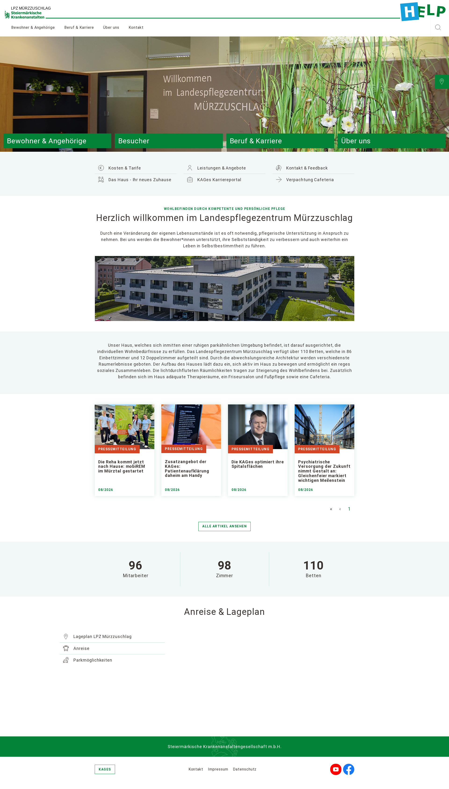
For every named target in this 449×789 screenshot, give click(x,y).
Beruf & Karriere (79, 27)
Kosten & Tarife (124, 168)
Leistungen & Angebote (221, 168)
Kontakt (136, 27)
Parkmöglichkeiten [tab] (92, 660)
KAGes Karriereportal (218, 179)
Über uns (111, 27)
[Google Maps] (265, 677)
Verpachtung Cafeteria (309, 179)
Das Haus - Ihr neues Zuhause (139, 179)
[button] (437, 27)
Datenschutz (245, 769)
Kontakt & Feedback (306, 168)
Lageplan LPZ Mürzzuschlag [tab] (102, 636)
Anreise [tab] (81, 648)
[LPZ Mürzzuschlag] (422, 11)
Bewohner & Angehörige (33, 27)
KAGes (105, 769)
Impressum (218, 769)
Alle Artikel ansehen (224, 526)
